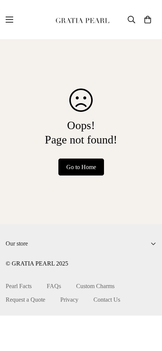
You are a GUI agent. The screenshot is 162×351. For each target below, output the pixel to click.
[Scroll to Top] (148, 311)
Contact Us (106, 299)
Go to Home (81, 167)
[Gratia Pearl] (81, 19)
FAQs (54, 286)
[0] (147, 19)
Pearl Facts (19, 286)
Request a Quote (25, 299)
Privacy (69, 299)
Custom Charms (95, 286)
